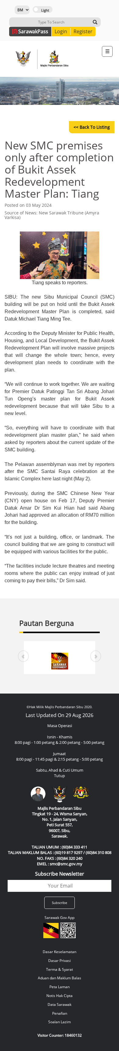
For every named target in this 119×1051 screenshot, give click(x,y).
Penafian (59, 1013)
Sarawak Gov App (59, 917)
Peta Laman (59, 986)
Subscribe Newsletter (59, 873)
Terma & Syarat (59, 969)
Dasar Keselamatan (59, 951)
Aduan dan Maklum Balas (59, 978)
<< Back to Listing (92, 127)
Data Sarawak (59, 1004)
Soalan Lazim (59, 1021)
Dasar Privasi (59, 960)
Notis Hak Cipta (59, 995)
